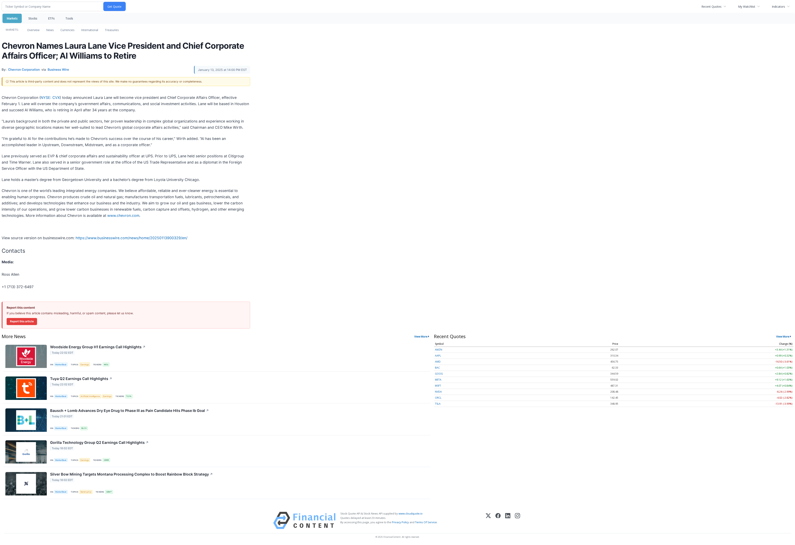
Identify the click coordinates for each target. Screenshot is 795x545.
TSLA (438, 403)
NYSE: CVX (50, 97)
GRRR (106, 460)
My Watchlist (746, 6)
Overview (33, 30)
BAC (437, 367)
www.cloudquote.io (411, 513)
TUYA (128, 396)
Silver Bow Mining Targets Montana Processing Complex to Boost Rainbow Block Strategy (131, 474)
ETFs (51, 18)
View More (421, 336)
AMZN (438, 349)
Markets (12, 18)
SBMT (109, 492)
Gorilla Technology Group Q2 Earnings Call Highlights (99, 442)
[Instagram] (517, 520)
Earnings (85, 364)
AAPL (438, 355)
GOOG (439, 373)
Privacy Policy (400, 522)
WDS (106, 364)
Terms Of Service (426, 522)
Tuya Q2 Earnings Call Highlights (81, 378)
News (50, 30)
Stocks (32, 18)
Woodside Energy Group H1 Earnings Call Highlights (98, 347)
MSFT (438, 385)
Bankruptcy (86, 492)
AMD (438, 361)
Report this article (22, 321)
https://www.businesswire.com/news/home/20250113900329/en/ (131, 238)
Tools (69, 18)
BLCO (84, 428)
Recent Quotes (711, 6)
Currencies (67, 30)
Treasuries (112, 30)
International (89, 30)
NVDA (438, 391)
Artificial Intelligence (90, 396)
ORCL (438, 397)
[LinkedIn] (508, 520)
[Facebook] (498, 520)
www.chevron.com (123, 215)
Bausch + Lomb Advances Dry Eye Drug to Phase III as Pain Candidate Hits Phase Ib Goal (129, 410)
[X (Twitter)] (488, 520)
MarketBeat (60, 364)
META (438, 379)
